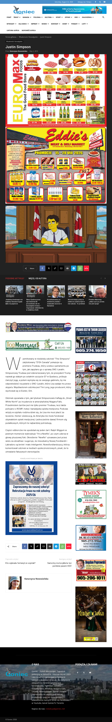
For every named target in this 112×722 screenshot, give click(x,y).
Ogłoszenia (87, 17)
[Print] (67, 268)
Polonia (37, 17)
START (9, 17)
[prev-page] (101, 278)
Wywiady (10, 24)
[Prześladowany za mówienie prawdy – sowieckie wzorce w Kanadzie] (56, 291)
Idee (76, 17)
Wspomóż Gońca (29, 30)
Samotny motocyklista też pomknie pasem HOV (59, 564)
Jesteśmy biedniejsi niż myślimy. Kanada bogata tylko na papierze (14, 302)
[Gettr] (86, 268)
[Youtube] (90, 673)
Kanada (26, 17)
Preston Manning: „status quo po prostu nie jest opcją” (96, 302)
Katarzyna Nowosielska (18, 51)
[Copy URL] (55, 268)
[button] (103, 17)
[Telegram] (73, 268)
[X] (48, 268)
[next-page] (105, 278)
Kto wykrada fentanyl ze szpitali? (20, 563)
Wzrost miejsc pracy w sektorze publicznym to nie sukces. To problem (76, 302)
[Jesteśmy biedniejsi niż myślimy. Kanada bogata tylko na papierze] (14, 291)
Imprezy (34, 24)
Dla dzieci (23, 24)
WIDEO (44, 24)
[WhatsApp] (80, 268)
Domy (64, 24)
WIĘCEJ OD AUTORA (37, 278)
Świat (16, 17)
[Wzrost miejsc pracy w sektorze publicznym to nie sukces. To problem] (77, 291)
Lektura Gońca (13, 30)
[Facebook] (42, 268)
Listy (84, 24)
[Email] (61, 268)
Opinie (67, 17)
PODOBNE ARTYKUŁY (14, 278)
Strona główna (10, 37)
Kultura (48, 17)
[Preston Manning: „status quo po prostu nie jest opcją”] (98, 291)
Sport (58, 17)
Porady (74, 24)
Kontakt (54, 24)
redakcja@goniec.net (55, 708)
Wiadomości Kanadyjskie (28, 37)
